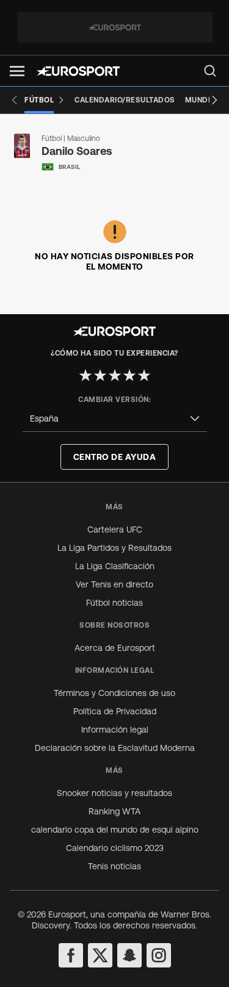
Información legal (114, 729)
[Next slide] (214, 100)
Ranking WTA (114, 811)
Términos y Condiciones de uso (114, 693)
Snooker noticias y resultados (114, 793)
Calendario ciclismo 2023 (115, 848)
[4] (129, 375)
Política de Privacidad (114, 711)
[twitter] (100, 955)
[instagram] (159, 955)
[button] (17, 71)
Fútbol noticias (114, 603)
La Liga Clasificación (114, 566)
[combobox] (115, 419)
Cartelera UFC (114, 529)
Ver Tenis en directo (114, 584)
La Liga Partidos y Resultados (114, 548)
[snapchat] (129, 955)
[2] (100, 375)
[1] (85, 375)
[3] (114, 375)
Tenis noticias (114, 866)
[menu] (210, 71)
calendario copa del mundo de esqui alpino (114, 829)
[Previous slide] (15, 100)
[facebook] (71, 955)
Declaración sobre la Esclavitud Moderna (115, 748)
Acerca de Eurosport (115, 648)
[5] (144, 375)
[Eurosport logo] (78, 71)
